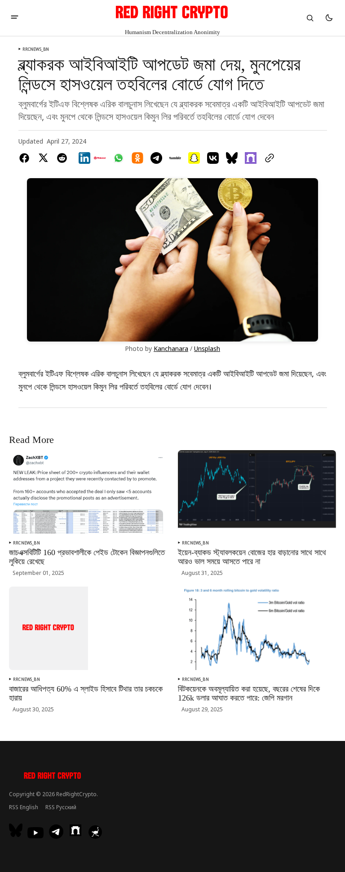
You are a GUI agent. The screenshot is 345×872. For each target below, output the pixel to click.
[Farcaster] (75, 830)
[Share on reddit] (62, 158)
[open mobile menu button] (14, 18)
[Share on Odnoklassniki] (137, 158)
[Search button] (310, 18)
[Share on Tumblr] (175, 158)
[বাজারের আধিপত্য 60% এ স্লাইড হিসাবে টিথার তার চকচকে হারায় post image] (48, 628)
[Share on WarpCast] (250, 158)
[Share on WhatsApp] (118, 158)
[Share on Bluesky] (231, 158)
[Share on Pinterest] (99, 158)
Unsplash (207, 349)
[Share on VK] (212, 158)
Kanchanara (171, 349)
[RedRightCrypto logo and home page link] (53, 777)
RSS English (23, 807)
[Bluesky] (17, 830)
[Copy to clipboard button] (267, 158)
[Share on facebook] (26, 158)
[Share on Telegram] (156, 158)
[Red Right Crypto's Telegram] (56, 832)
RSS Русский (60, 807)
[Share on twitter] (43, 158)
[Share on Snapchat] (194, 158)
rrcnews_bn (35, 49)
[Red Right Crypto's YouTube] (35, 832)
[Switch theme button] (329, 18)
